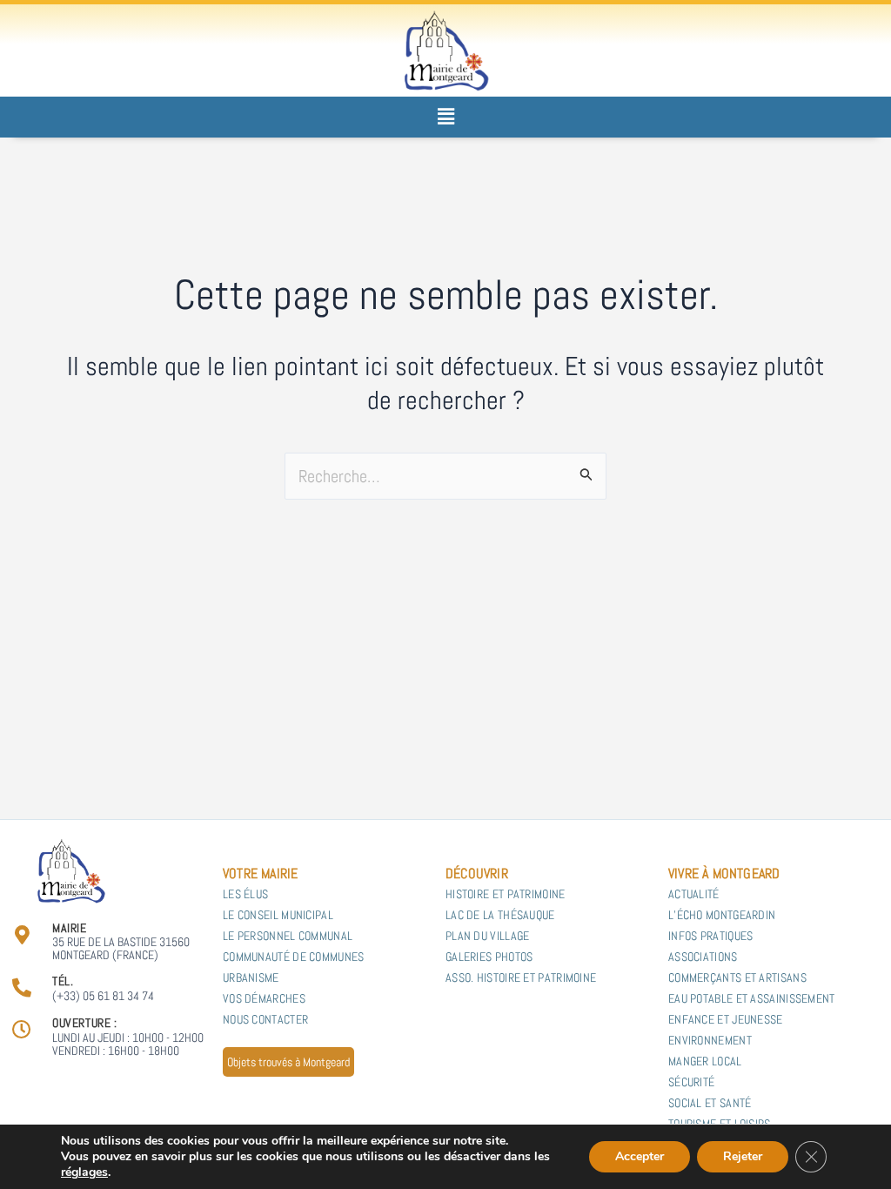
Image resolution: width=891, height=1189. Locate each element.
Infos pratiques (711, 936)
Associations (703, 956)
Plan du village (488, 936)
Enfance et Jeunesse (725, 1019)
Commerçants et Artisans (737, 977)
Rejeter (742, 1156)
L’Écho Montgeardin (721, 915)
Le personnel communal (287, 936)
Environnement (710, 1040)
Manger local (706, 1061)
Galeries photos (489, 956)
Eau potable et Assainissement (751, 998)
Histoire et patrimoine (506, 894)
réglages (84, 1172)
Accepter (639, 1156)
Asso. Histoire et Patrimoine (521, 977)
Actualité (694, 894)
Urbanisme (251, 977)
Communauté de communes (294, 956)
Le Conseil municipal (278, 915)
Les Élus (245, 894)
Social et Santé (710, 1103)
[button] (445, 117)
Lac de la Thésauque (500, 915)
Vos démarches (264, 998)
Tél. (62, 981)
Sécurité (691, 1082)
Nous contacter (265, 1019)
